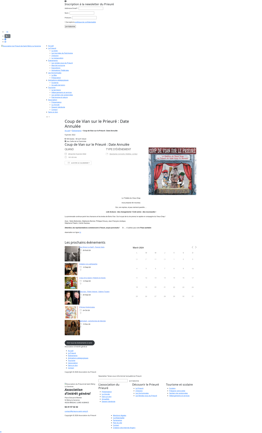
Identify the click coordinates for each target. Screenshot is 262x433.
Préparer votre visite (177, 391)
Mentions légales (119, 415)
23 (183, 287)
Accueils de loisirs (58, 85)
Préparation (56, 78)
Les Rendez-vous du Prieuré (146, 396)
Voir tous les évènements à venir (79, 343)
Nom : (67, 13)
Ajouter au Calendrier (79, 163)
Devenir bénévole (58, 107)
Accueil (51, 46)
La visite (54, 51)
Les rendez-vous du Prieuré (62, 63)
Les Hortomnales (54, 73)
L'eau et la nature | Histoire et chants (92, 278)
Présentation (56, 102)
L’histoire (54, 55)
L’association (73, 363)
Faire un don (53, 112)
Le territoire (56, 90)
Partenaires (117, 420)
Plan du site (117, 423)
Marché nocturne (58, 65)
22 (174, 287)
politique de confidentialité (85, 22)
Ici (80, 232)
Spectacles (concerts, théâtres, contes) (123, 154)
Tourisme (51, 87)
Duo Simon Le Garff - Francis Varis (91, 247)
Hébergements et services (61, 92)
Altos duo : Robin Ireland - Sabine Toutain (94, 291)
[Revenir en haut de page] (1, 432)
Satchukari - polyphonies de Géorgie (92, 321)
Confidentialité (118, 418)
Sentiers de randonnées (178, 393)
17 (193, 278)
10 (193, 268)
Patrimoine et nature (59, 97)
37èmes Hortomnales (87, 307)
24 (193, 287)
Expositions (55, 68)
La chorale (55, 105)
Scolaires (54, 82)
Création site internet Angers (124, 428)
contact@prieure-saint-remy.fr (76, 411)
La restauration (57, 58)
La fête (54, 75)
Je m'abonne (134, 381)
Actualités (105, 399)
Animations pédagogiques (58, 80)
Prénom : (68, 18)
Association (52, 100)
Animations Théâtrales (60, 70)
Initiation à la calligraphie (88, 264)
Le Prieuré (52, 48)
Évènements (53, 60)
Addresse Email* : (71, 8)
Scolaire (172, 388)
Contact (54, 109)
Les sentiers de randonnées (62, 95)
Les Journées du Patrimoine (62, 53)
